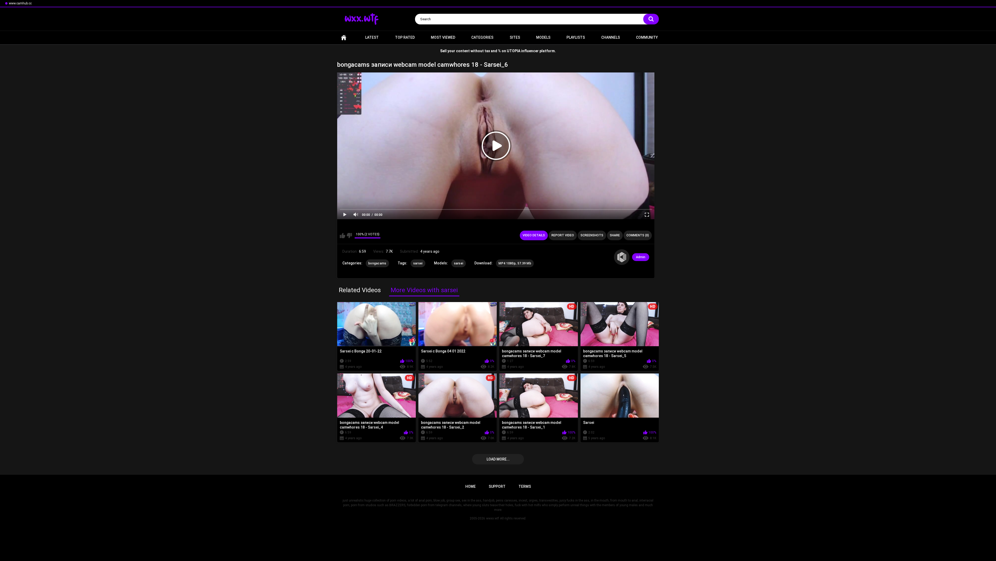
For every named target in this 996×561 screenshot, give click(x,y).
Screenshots (591, 235)
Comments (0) (637, 235)
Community (647, 37)
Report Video (562, 235)
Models (543, 37)
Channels (610, 37)
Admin (640, 257)
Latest (372, 37)
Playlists (575, 37)
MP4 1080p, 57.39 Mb (515, 263)
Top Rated (405, 37)
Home (343, 37)
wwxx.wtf (492, 518)
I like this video (342, 235)
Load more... (498, 459)
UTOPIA (513, 51)
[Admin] (622, 257)
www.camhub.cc (20, 3)
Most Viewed (443, 37)
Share (615, 235)
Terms (524, 486)
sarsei (418, 263)
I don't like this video (349, 235)
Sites (515, 37)
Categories (482, 37)
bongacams (377, 263)
